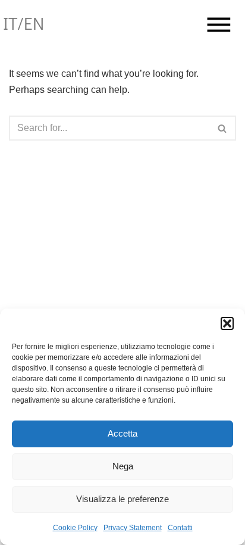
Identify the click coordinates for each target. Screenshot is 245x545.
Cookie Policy (75, 528)
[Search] (222, 128)
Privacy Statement (132, 528)
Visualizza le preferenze (122, 499)
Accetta (122, 433)
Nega (122, 466)
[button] (227, 323)
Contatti (180, 528)
